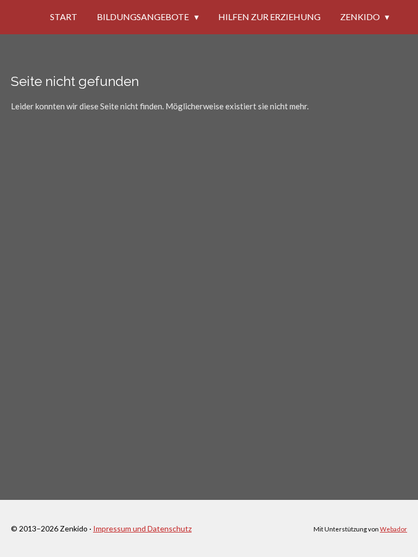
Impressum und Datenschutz (142, 528)
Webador (393, 529)
